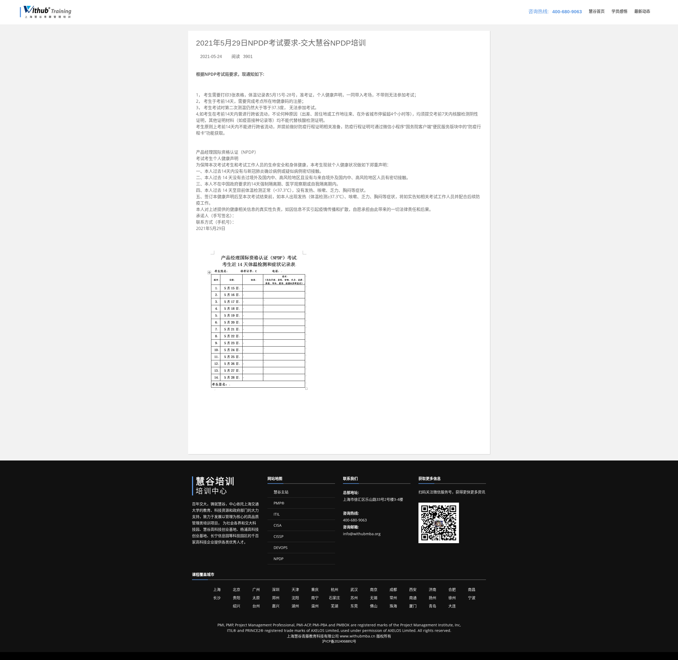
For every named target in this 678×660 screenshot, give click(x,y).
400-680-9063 (567, 11)
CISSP (278, 536)
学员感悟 (619, 11)
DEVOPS (280, 547)
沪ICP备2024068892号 (339, 641)
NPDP (278, 558)
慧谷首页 (597, 11)
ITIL (276, 514)
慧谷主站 (280, 491)
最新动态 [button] (642, 11)
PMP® (278, 503)
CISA (277, 525)
